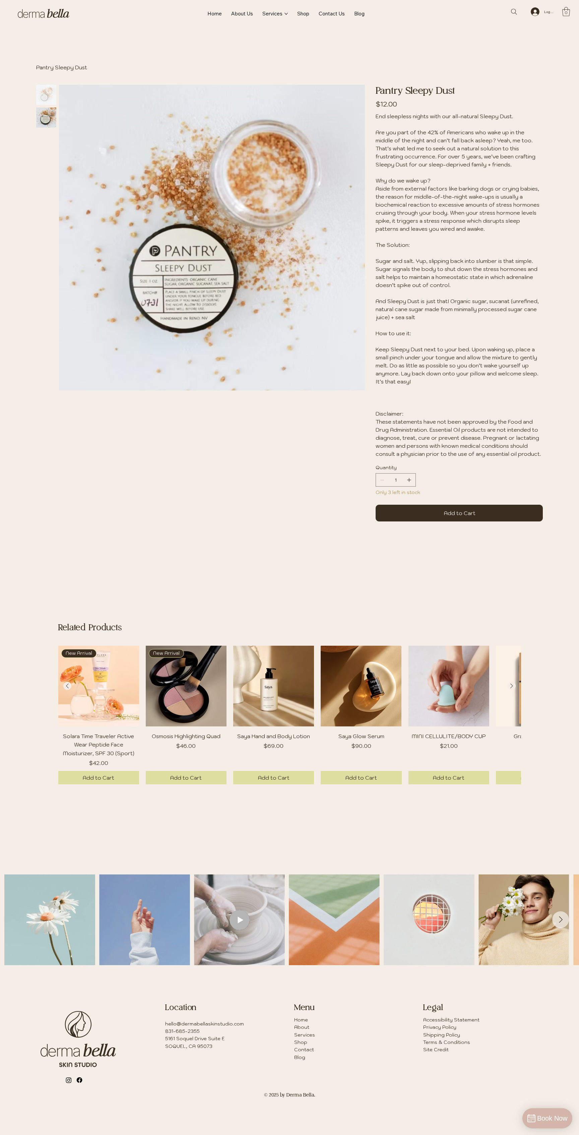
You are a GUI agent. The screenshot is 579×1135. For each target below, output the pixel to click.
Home (301, 1020)
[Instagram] (68, 1080)
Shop (300, 1042)
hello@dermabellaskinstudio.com (204, 1024)
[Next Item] (560, 919)
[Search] (514, 12)
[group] (289, 715)
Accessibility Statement (451, 1020)
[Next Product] (512, 686)
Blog (299, 1057)
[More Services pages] (286, 13)
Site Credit (436, 1050)
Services (304, 1035)
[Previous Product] (67, 686)
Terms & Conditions (446, 1042)
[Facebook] (79, 1080)
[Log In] (534, 11)
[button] (566, 11)
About (301, 1027)
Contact (304, 1050)
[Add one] (409, 480)
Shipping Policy (441, 1035)
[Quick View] (273, 686)
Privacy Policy (439, 1027)
